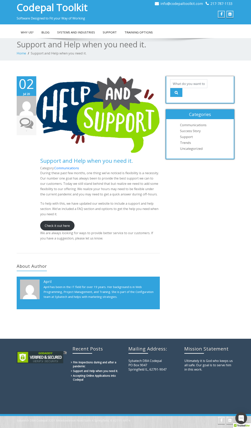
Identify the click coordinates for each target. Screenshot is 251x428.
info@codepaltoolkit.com (181, 3)
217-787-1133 (221, 3)
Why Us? (27, 32)
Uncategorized (191, 149)
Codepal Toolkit (52, 7)
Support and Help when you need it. (86, 160)
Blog (45, 32)
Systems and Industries (76, 32)
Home (21, 53)
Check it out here (57, 226)
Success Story (190, 131)
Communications (66, 168)
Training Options (139, 32)
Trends (185, 143)
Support (110, 32)
